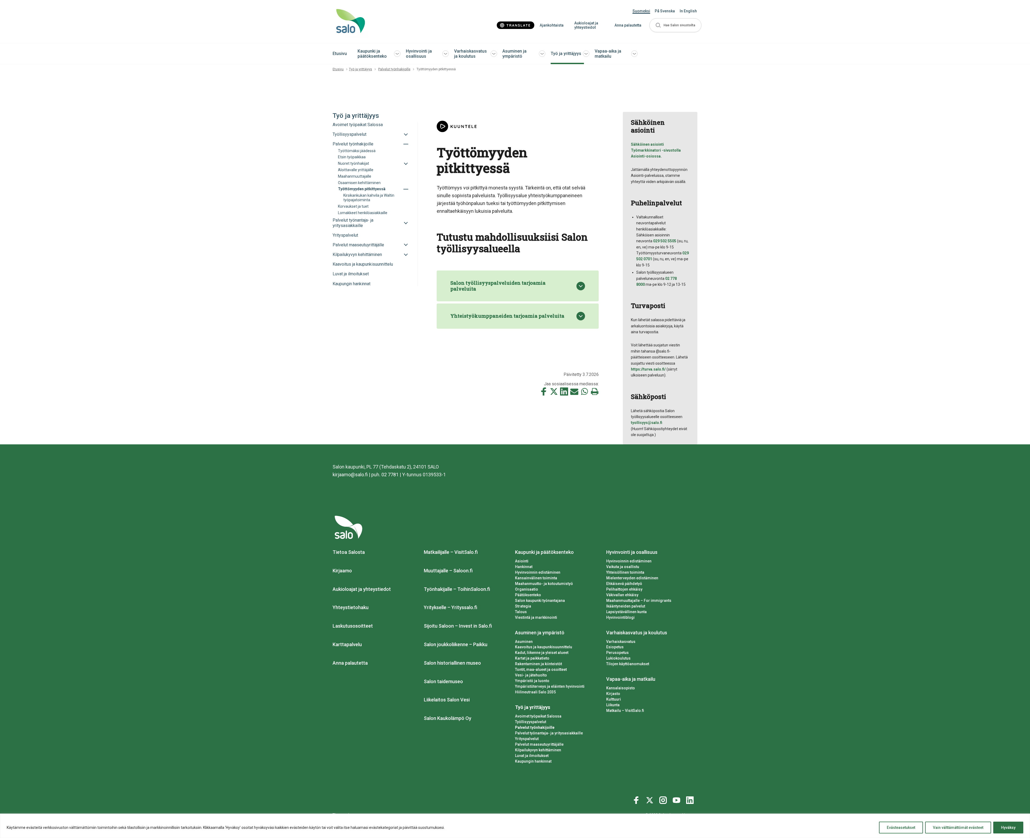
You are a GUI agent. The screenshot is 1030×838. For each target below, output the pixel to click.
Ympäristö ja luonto (532, 681)
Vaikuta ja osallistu (622, 567)
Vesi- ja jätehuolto (531, 675)
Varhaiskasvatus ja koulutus (470, 54)
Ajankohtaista (552, 25)
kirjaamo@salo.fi (350, 474)
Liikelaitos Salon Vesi (447, 699)
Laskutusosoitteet (353, 626)
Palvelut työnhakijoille (394, 69)
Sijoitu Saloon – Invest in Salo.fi (458, 626)
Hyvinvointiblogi (620, 617)
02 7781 (390, 474)
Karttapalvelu (347, 644)
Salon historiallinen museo (452, 663)
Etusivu (340, 53)
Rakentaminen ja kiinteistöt (538, 664)
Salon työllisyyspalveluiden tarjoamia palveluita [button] (498, 286)
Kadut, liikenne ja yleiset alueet (541, 652)
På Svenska (665, 11)
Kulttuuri (613, 699)
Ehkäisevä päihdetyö (624, 583)
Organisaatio (526, 589)
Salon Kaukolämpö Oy (447, 718)
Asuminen (524, 641)
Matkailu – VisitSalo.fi (625, 710)
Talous (521, 612)
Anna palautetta (628, 25)
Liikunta (613, 705)
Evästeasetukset (901, 827)
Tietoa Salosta (349, 552)
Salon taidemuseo (443, 681)
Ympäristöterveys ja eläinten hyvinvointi (549, 686)
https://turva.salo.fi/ (648, 369)
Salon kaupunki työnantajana (540, 600)
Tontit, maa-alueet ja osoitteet (541, 669)
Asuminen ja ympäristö (514, 54)
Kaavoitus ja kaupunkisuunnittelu (543, 647)
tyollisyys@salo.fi (646, 422)
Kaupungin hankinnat (533, 761)
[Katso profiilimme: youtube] (677, 799)
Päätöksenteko (528, 595)
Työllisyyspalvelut (530, 722)
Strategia (523, 606)
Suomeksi (641, 11)
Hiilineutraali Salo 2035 (535, 692)
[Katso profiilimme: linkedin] (690, 799)
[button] (675, 25)
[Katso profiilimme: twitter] (650, 799)
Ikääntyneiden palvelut (625, 606)
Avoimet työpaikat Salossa (538, 716)
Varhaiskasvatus (620, 641)
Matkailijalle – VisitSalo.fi (451, 552)
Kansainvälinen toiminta (536, 578)
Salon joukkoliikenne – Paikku (455, 644)
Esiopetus (615, 647)
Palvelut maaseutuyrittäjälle (539, 744)
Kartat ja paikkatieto (532, 658)
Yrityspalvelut (527, 739)
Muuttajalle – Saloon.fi (448, 570)
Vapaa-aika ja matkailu (608, 54)
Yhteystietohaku (351, 607)
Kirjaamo (342, 570)
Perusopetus (617, 652)
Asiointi (521, 561)
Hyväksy (1008, 827)
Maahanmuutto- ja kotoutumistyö (544, 583)
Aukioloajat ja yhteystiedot (586, 25)
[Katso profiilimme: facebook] (637, 799)
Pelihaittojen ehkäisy (624, 589)
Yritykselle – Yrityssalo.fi (450, 607)
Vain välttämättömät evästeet (958, 827)
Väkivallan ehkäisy (622, 595)
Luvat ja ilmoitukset (532, 755)
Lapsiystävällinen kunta (626, 612)
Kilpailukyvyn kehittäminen (538, 750)
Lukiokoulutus (618, 658)
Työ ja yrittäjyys (566, 53)
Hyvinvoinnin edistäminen (537, 572)
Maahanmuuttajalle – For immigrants (638, 600)
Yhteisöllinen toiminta (625, 572)
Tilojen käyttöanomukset (627, 664)
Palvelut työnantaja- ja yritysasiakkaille (549, 733)
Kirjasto (613, 693)
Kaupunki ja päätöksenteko (372, 54)
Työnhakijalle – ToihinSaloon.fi (457, 589)
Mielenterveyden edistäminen (632, 578)
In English (688, 11)
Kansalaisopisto (620, 688)
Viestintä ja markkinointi (536, 617)
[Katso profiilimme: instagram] (664, 799)
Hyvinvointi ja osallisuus (419, 54)
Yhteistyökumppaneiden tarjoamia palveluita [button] (507, 316)
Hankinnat (523, 567)
